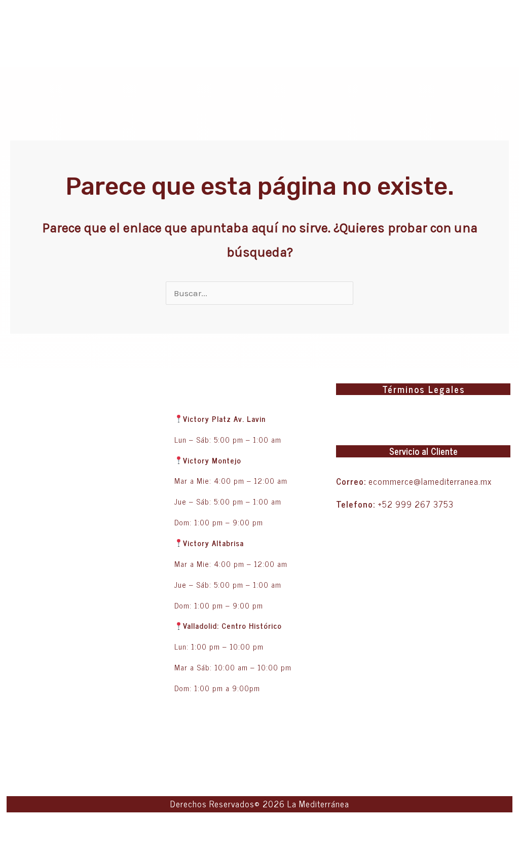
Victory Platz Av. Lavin (224, 418)
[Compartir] (67, 830)
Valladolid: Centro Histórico (232, 625)
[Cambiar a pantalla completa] (40, 830)
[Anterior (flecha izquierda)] (12, 849)
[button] (504, 418)
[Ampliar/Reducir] (12, 830)
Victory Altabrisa (214, 543)
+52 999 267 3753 (416, 504)
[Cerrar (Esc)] (94, 830)
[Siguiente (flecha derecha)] (40, 849)
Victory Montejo (212, 460)
